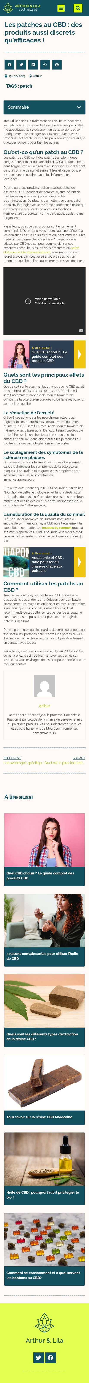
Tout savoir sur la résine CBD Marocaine (39, 1117)
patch (26, 86)
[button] (61, 8)
